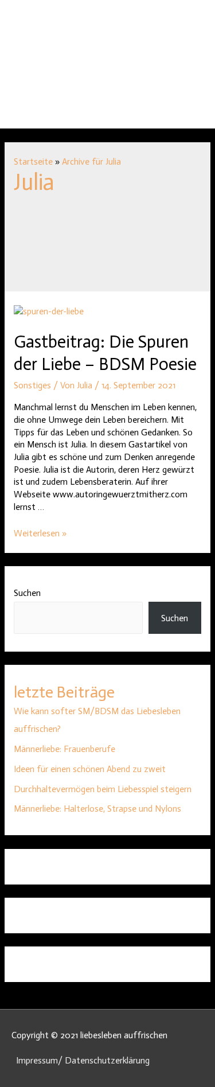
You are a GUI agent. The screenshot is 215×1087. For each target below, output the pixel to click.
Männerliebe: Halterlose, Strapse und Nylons (97, 808)
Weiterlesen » (40, 533)
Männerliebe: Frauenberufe (64, 748)
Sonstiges (32, 385)
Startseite (33, 161)
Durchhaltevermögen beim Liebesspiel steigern (102, 789)
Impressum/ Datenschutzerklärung (83, 1060)
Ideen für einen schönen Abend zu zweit (90, 768)
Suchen (27, 592)
